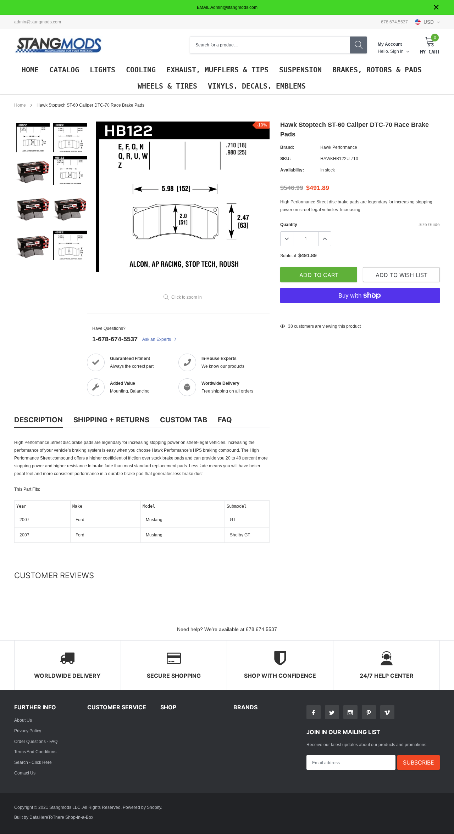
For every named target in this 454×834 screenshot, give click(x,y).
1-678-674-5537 (115, 339)
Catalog (64, 70)
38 (290, 326)
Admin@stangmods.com (37, 22)
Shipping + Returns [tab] (111, 420)
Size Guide (429, 224)
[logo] (58, 45)
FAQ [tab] (225, 420)
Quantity (288, 224)
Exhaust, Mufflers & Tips (217, 70)
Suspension (300, 70)
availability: (292, 170)
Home (30, 70)
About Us (23, 720)
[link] (33, 137)
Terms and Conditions (35, 751)
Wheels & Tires (167, 86)
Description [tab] (38, 420)
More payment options (360, 313)
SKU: (285, 158)
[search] (358, 44)
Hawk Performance (338, 147)
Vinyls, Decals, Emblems (257, 86)
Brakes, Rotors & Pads (377, 70)
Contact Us (24, 773)
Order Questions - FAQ (35, 741)
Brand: (287, 147)
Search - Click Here (33, 762)
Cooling (141, 70)
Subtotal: (288, 255)
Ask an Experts (157, 339)
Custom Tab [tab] (183, 420)
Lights (102, 70)
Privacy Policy (27, 730)
